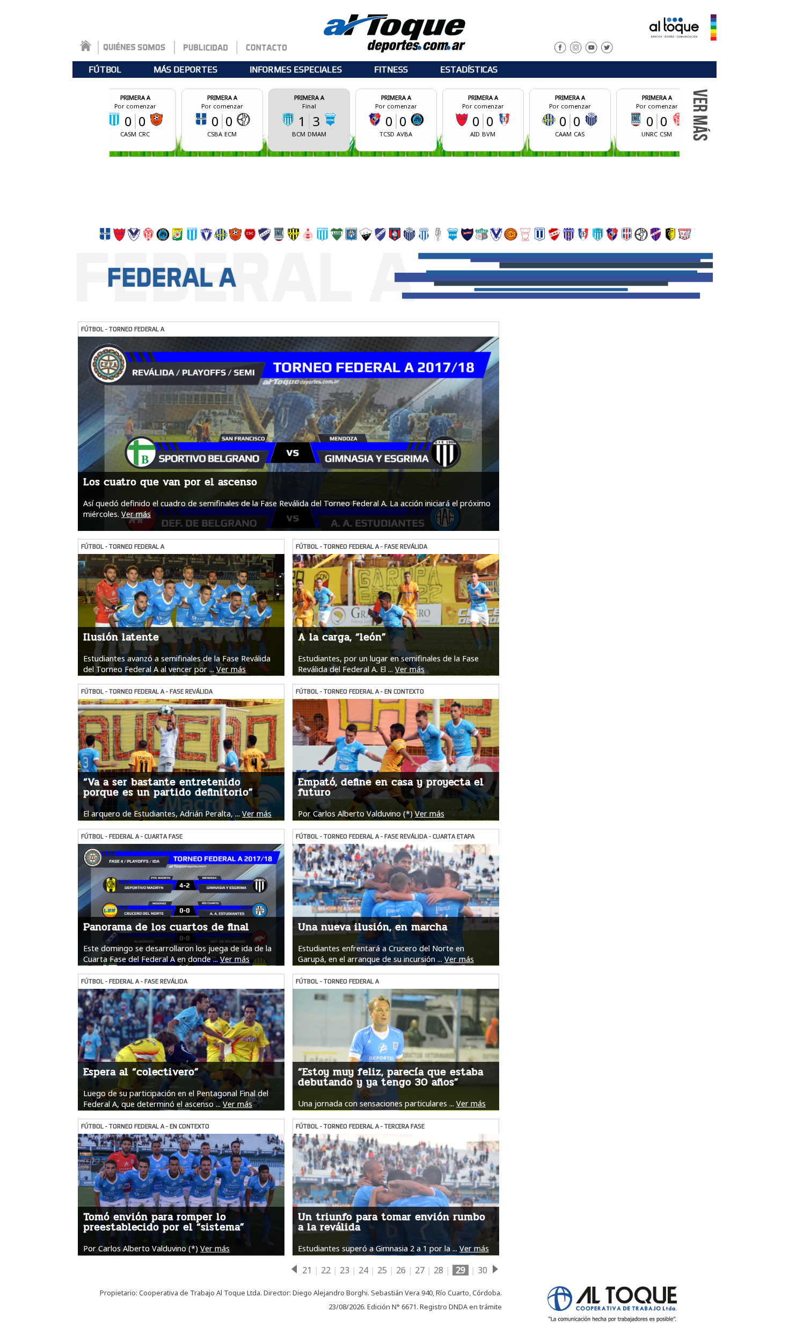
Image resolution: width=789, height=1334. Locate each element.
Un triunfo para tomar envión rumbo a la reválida (391, 1222)
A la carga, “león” (342, 637)
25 (382, 1270)
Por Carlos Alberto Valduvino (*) (355, 813)
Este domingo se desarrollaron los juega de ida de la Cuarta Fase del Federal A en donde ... (177, 953)
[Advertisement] (394, 189)
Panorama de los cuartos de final (166, 927)
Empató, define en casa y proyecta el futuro (391, 787)
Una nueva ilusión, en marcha (372, 927)
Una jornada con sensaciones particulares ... (376, 1103)
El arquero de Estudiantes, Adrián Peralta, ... (161, 813)
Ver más (136, 514)
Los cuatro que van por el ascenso (170, 482)
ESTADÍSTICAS (469, 69)
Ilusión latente (121, 637)
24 (363, 1270)
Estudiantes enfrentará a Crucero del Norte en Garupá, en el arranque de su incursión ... (381, 953)
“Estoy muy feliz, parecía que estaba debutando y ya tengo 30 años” (390, 1077)
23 (344, 1270)
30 (482, 1270)
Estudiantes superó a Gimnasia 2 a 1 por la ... (377, 1248)
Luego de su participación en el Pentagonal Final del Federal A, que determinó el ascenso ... (175, 1098)
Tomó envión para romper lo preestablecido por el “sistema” (163, 1222)
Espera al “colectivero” (141, 1072)
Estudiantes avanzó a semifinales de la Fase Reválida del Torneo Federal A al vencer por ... (177, 663)
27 (420, 1270)
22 (326, 1270)
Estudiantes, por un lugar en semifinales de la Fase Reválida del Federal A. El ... (388, 663)
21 (307, 1270)
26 (401, 1270)
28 (438, 1270)
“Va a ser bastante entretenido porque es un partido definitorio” (168, 787)
